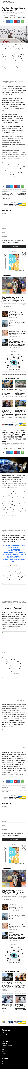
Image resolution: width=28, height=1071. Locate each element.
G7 (10, 49)
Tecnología (11, 339)
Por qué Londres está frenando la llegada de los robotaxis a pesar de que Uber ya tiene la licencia (17, 343)
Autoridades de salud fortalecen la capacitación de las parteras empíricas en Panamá (7, 392)
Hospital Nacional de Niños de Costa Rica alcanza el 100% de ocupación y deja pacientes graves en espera (20, 412)
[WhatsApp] (22, 21)
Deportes (3, 295)
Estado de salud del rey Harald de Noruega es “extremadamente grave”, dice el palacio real (7, 412)
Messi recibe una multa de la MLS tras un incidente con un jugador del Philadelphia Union (13, 299)
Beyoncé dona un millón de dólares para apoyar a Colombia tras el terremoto (17, 314)
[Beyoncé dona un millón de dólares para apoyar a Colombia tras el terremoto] (5, 314)
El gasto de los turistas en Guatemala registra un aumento (17, 324)
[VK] (18, 21)
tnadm (6, 17)
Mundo (3, 5)
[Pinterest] (15, 21)
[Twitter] (11, 21)
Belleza (10, 330)
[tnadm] (3, 17)
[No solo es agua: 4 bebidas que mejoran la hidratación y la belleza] (5, 333)
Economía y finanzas (13, 320)
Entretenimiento (12, 311)
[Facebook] (8, 21)
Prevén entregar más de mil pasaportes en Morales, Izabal (20, 194)
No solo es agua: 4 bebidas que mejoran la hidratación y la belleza (17, 333)
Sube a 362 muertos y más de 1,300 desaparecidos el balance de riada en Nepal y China (20, 392)
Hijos (16, 417)
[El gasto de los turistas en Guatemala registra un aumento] (5, 323)
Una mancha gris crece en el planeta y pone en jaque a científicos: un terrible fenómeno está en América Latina (7, 196)
